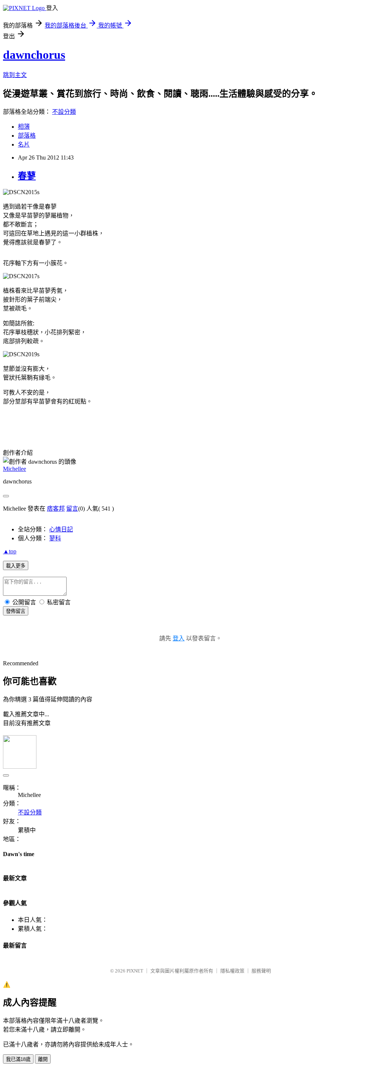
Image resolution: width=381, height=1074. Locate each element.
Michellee (14, 469)
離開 (43, 1059)
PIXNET (135, 971)
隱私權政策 (232, 971)
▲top (9, 551)
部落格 (27, 135)
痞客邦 (56, 508)
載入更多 (15, 566)
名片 (24, 144)
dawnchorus (34, 54)
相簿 (24, 126)
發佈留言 (15, 611)
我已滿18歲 (18, 1059)
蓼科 (55, 538)
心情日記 (61, 529)
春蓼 (27, 176)
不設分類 (64, 112)
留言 (72, 508)
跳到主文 (15, 75)
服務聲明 (261, 971)
